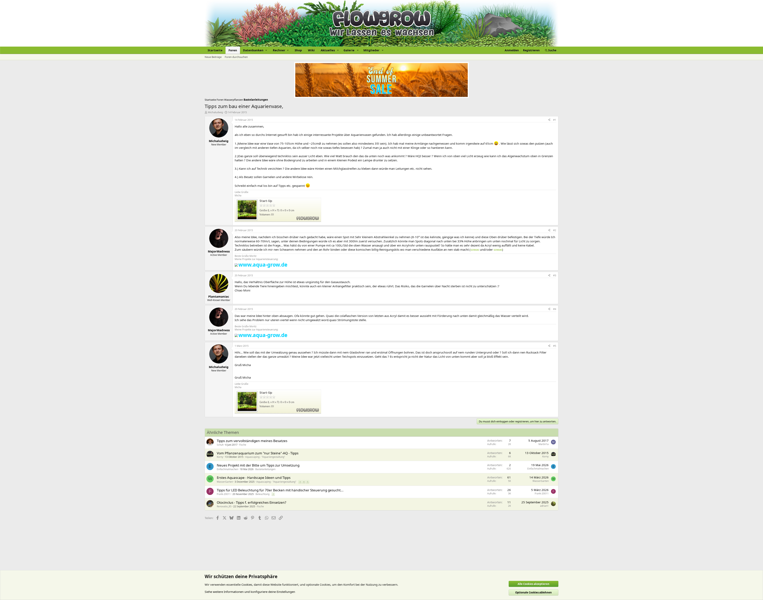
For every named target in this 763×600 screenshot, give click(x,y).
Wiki (311, 50)
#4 (554, 309)
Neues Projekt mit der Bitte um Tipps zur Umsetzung (258, 465)
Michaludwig (215, 112)
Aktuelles (328, 50)
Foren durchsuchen (236, 57)
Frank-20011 (224, 494)
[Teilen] (549, 120)
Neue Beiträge (213, 57)
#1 (554, 120)
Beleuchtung (262, 494)
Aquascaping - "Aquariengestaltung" (265, 457)
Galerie (349, 50)
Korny (220, 457)
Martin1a (543, 444)
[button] (255, 50)
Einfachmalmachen (227, 469)
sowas (475, 249)
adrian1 (544, 505)
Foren (233, 50)
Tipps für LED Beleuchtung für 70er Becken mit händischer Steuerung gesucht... (280, 490)
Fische (242, 444)
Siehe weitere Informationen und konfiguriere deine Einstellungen (250, 592)
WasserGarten (225, 481)
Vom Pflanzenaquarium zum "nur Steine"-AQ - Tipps (257, 453)
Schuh (220, 444)
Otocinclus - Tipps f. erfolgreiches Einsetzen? (251, 502)
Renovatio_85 (224, 506)
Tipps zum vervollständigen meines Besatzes (252, 440)
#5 (554, 346)
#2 (554, 230)
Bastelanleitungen (265, 469)
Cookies (246, 584)
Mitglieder (371, 50)
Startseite (215, 50)
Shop (298, 50)
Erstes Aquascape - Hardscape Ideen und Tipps (253, 477)
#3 (554, 275)
